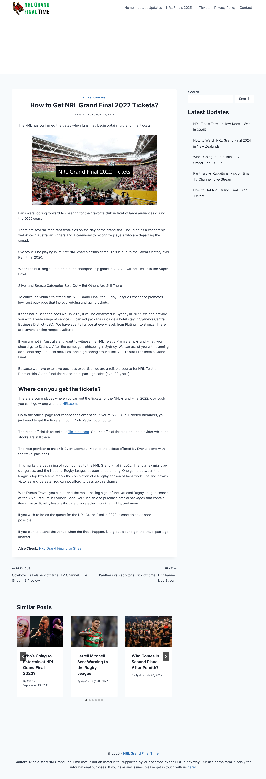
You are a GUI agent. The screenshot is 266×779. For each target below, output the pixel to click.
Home (129, 8)
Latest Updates (150, 8)
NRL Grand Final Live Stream (61, 548)
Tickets (204, 8)
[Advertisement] (133, 44)
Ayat (81, 114)
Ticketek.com (78, 432)
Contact (246, 8)
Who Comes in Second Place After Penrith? (145, 662)
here (191, 767)
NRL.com (70, 404)
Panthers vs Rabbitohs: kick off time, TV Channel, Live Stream (137, 574)
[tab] (86, 700)
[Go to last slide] (23, 656)
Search (193, 92)
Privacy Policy (225, 8)
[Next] (166, 656)
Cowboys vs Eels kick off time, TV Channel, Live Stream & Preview (49, 574)
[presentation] (40, 631)
